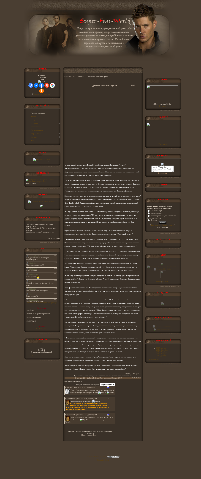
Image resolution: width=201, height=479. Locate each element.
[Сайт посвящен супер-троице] (162, 265)
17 (85, 76)
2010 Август (161, 348)
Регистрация (87, 435)
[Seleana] (70, 390)
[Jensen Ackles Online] (162, 269)
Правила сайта (41, 328)
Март (80, 76)
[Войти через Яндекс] (46, 85)
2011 (74, 76)
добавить (165, 281)
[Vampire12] (70, 401)
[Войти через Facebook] (41, 85)
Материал (90, 387)
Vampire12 (137, 373)
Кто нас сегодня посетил (41, 356)
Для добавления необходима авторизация (41, 303)
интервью (107, 378)
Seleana (96, 378)
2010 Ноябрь (161, 354)
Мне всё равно (156, 213)
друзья (158, 281)
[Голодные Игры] (41, 201)
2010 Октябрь (161, 352)
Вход (95, 435)
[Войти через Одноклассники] (41, 91)
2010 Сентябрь (162, 350)
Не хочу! (154, 220)
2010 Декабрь (161, 356)
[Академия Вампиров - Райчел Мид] (161, 266)
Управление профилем (41, 94)
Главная (67, 76)
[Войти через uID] (30, 85)
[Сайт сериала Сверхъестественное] (162, 165)
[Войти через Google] (52, 85)
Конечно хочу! (156, 211)
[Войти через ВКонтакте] (36, 85)
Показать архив (152, 359)
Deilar (107, 460)
